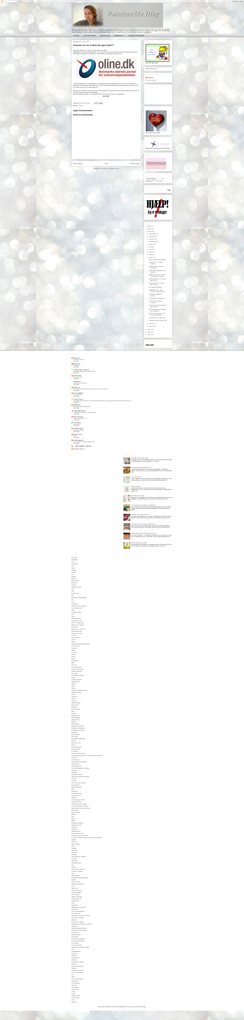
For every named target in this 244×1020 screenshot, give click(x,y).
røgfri (72, 976)
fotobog (73, 684)
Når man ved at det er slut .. (80, 418)
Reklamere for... (119, 35)
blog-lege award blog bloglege (79, 877)
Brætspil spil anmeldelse (78, 728)
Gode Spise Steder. (90, 35)
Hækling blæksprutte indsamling (80, 644)
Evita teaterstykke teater (78, 753)
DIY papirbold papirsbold (78, 738)
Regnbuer (74, 839)
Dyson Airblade (75, 749)
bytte (72, 886)
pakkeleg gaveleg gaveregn (79, 597)
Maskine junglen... (136, 486)
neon (72, 949)
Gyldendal (74, 772)
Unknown (150, 77)
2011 (149, 334)
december (152, 234)
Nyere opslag (77, 163)
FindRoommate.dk (76, 631)
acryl (72, 873)
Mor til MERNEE (78, 393)
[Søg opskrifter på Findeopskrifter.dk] (151, 68)
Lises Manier (77, 422)
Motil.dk (73, 818)
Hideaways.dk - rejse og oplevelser (156, 267)
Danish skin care (76, 743)
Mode (73, 610)
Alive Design (74, 705)
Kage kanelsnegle (76, 787)
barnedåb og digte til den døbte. (140, 458)
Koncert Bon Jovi (76, 795)
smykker (73, 585)
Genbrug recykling (76, 633)
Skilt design (74, 850)
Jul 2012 (73, 778)
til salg (73, 993)
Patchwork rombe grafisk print (79, 835)
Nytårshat (74, 827)
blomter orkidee (75, 882)
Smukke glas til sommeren (80, 383)
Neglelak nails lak (76, 825)
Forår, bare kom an (136, 477)
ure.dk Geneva (75, 997)
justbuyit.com (75, 932)
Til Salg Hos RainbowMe (136, 35)
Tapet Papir (74, 861)
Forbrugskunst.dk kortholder (79, 762)
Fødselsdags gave (76, 766)
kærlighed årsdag (76, 692)
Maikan (73, 654)
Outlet (73, 658)
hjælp (73, 686)
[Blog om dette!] (97, 103)
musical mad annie (76, 945)
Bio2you (73, 713)
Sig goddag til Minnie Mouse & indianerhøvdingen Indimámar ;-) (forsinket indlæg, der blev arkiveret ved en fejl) (102, 400)
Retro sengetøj (75, 844)
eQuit (72, 903)
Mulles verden (77, 434)
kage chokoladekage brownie (79, 690)
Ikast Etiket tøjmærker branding (80, 776)
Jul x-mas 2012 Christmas (78, 783)
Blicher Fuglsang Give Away (139, 542)
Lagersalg (74, 797)
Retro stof (74, 665)
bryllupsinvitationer (76, 679)
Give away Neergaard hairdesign (80, 768)
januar (151, 326)
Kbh (72, 789)
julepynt (73, 688)
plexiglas (73, 960)
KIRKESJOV (77, 405)
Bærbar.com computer (77, 625)
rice (72, 974)
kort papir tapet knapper (78, 941)
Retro (72, 663)
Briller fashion (75, 724)
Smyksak (74, 854)
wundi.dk (73, 1002)
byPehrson (76, 387)
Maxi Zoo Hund (75, 812)
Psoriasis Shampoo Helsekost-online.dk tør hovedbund (86, 837)
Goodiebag (74, 604)
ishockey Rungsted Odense (79, 928)
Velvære (73, 867)
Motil (72, 816)
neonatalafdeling (75, 951)
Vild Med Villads (78, 428)
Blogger (144, 1006)
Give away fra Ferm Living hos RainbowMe (143, 524)
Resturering (74, 660)
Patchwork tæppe (76, 612)
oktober (151, 239)
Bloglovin (74, 722)
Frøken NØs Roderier (79, 411)
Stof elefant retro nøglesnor (79, 856)
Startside (76, 35)
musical (73, 694)
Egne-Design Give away (137, 495)
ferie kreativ (74, 909)
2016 (149, 226)
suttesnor (74, 700)
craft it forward (75, 894)
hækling (73, 572)
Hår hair (73, 639)
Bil (72, 599)
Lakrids (73, 650)
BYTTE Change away (77, 623)
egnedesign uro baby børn (78, 907)
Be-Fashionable (75, 709)
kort (72, 595)
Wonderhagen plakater (77, 675)
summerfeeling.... (77, 394)
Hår (72, 591)
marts (151, 257)
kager (73, 616)
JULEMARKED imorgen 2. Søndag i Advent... (85, 412)
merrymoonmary (130, 1006)
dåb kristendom (75, 681)
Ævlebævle (76, 364)
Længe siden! (77, 424)
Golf (72, 601)
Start (106, 163)
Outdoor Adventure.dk (77, 833)
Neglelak (73, 570)
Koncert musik (75, 646)
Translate (160, 181)
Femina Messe (75, 759)
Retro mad (74, 842)
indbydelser (74, 926)
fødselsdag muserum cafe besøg (80, 915)
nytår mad (74, 696)
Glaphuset (76, 358)
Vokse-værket (77, 375)
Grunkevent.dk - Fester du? (157, 318)
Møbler (73, 820)
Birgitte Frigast (75, 715)
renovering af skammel (77, 970)
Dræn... (75, 436)
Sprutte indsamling (76, 671)
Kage (72, 568)
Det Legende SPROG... (156, 287)
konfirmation (74, 936)
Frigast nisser (75, 764)
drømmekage (75, 901)
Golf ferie (74, 635)
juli (150, 247)
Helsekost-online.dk (76, 774)
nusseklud (74, 953)
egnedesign (74, 905)
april (150, 254)
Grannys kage (75, 637)
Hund (72, 561)
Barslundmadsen (78, 417)
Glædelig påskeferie (78, 430)
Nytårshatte (74, 829)
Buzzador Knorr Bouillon (78, 730)
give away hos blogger (77, 922)
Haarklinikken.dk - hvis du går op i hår (156, 283)
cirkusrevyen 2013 (76, 890)
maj (150, 252)
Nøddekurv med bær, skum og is (140, 514)
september (152, 241)
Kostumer (74, 648)
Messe (73, 656)
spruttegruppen (75, 983)
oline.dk (81, 105)
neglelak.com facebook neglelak (80, 947)
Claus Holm (74, 627)
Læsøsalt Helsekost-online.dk (79, 806)
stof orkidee (74, 987)
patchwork (74, 583)
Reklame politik (105, 35)
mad (72, 566)
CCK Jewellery (75, 734)
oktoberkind (77, 381)
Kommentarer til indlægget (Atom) (109, 168)
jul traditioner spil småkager (79, 930)
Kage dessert (75, 593)
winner (73, 1000)
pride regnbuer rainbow (77, 962)
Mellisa (73, 814)
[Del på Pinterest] (102, 103)
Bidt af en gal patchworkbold (157, 259)
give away (74, 557)
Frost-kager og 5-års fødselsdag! (81, 406)
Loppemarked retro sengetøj (79, 804)
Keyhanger (74, 791)
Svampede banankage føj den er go (141, 467)
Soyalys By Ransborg (77, 669)
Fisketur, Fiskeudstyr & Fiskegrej (156, 301)
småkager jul (75, 981)
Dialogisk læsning (76, 587)
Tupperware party (76, 863)
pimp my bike (75, 958)
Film (72, 589)
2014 (149, 231)
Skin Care (74, 852)
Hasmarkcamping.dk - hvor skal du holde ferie (157, 314)
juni (150, 249)
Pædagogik (74, 559)
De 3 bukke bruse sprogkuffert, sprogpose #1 (143, 505)
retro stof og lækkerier (77, 972)
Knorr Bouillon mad (76, 793)
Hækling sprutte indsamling (79, 606)
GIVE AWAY (76, 365)
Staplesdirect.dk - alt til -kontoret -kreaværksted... (157, 290)
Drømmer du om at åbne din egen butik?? (157, 305)
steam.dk (74, 985)
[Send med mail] (95, 103)
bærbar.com (74, 888)
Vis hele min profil (151, 80)
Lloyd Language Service (78, 800)
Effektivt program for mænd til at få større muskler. (157, 275)
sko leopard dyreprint (77, 979)
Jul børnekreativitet (76, 608)
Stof (72, 614)
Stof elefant (74, 673)
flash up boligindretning (77, 911)
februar (151, 323)
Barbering (74, 707)
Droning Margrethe (76, 747)
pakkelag (73, 955)
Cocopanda (74, 564)
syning (73, 991)
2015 (149, 229)
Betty (72, 711)
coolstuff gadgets (76, 892)
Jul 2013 (73, 781)
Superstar (74, 858)
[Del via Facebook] (100, 103)
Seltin (73, 846)
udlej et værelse (75, 995)
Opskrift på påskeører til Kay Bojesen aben (84, 371)
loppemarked (75, 580)
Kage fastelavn (75, 785)
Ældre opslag (134, 163)
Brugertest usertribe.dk (77, 726)
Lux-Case (74, 652)
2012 (149, 332)
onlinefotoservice (76, 618)
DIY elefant (74, 736)
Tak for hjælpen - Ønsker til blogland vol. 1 (84, 441)
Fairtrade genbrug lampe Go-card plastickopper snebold (86, 755)
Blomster (73, 578)
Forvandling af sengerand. (157, 298)
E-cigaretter (74, 751)
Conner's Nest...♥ (78, 399)
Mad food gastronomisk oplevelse (80, 808)
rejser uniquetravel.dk (77, 966)
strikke (73, 698)
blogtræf (73, 880)
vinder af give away (76, 620)
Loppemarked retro (76, 802)
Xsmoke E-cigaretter (77, 871)
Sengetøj (73, 848)
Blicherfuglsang (75, 717)
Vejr (72, 865)
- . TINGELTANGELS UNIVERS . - (83, 446)
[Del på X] (98, 103)
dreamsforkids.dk (76, 898)
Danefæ (73, 740)
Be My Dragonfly (78, 440)
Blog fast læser (75, 719)
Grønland (74, 770)
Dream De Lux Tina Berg (78, 629)
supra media (74, 989)
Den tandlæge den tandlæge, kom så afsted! (157, 310)
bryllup (73, 677)
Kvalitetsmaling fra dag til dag (158, 320)
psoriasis (73, 964)
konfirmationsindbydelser (78, 939)
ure (72, 574)
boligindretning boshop (77, 884)
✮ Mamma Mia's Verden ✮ (81, 370)
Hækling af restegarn (78, 359)
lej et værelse (75, 943)
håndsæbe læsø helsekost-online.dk (81, 924)
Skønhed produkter (76, 667)
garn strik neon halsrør (77, 917)
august (151, 244)
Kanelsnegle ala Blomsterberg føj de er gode (143, 533)
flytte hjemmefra (75, 913)
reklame (73, 968)
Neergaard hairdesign (77, 823)
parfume (73, 576)
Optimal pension (75, 831)
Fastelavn (74, 757)
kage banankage (76, 934)
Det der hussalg (77, 377)
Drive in (73, 745)
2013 (149, 329)
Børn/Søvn (74, 732)
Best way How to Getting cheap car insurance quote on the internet (90, 389)
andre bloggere (75, 875)
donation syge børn (76, 896)
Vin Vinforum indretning (77, 869)
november (152, 236)
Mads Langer (75, 810)
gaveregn (74, 920)
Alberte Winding (75, 703)
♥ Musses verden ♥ (79, 449)
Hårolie (73, 642)
